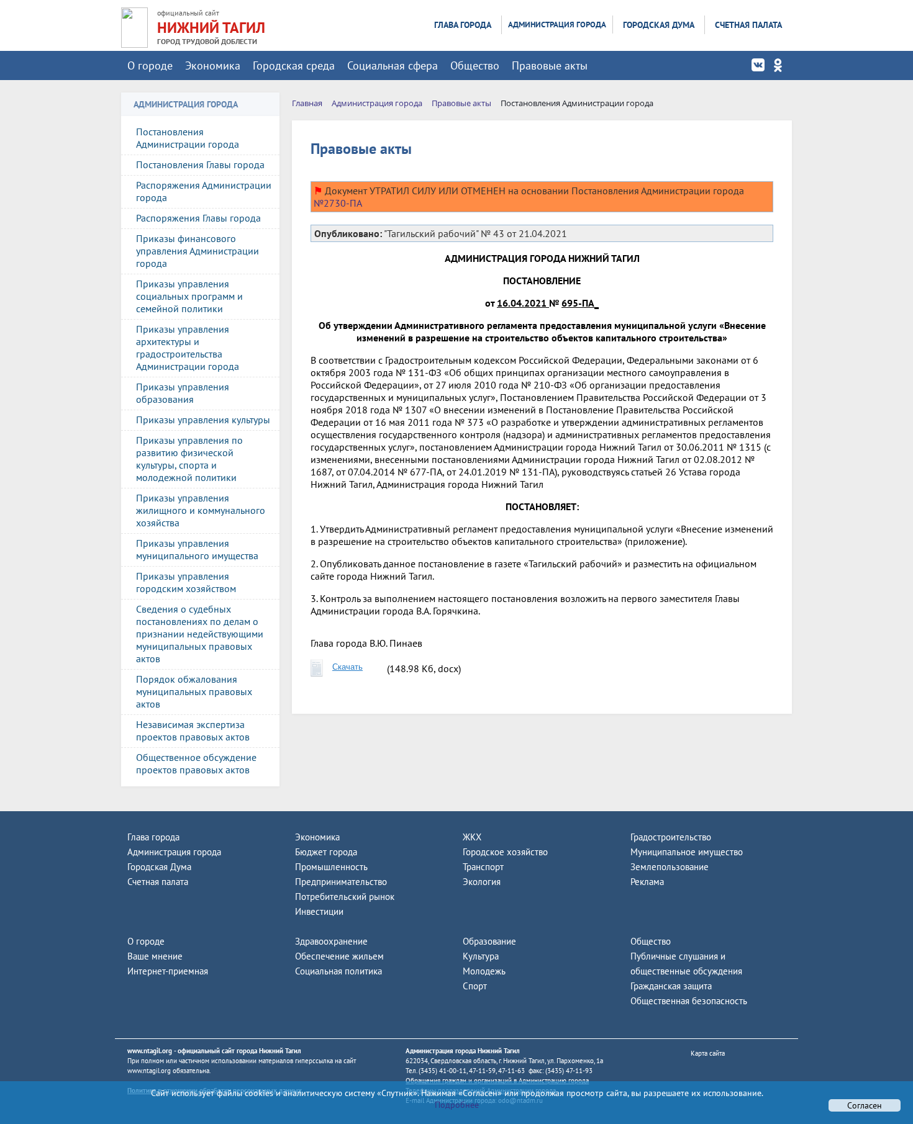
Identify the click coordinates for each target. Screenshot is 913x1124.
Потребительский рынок (344, 896)
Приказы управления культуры (203, 419)
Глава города (462, 24)
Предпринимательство (341, 882)
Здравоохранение (331, 941)
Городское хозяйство (505, 852)
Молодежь (484, 971)
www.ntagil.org (149, 1050)
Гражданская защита (671, 986)
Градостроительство (670, 837)
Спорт (475, 986)
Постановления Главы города (200, 164)
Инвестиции (319, 911)
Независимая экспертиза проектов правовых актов (193, 730)
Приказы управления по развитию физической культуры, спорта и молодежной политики (189, 458)
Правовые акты (550, 65)
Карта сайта (708, 1053)
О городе (150, 65)
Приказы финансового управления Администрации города (197, 250)
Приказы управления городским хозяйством (186, 582)
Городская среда (294, 65)
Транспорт (483, 867)
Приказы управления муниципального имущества (197, 549)
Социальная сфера (392, 65)
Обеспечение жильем (339, 956)
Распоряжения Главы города (198, 218)
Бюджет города (326, 852)
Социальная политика (338, 971)
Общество (474, 65)
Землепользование (669, 867)
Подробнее (457, 1104)
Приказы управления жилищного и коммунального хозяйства (200, 510)
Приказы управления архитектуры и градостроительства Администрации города (187, 347)
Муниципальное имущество (686, 852)
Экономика (212, 65)
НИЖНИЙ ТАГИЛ (211, 27)
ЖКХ (472, 837)
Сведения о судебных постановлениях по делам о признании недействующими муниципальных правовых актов (199, 634)
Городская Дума (658, 24)
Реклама (647, 882)
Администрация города (557, 24)
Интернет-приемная (167, 971)
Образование (489, 941)
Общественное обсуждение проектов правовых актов (196, 763)
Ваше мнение (155, 956)
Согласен (864, 1105)
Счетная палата (748, 24)
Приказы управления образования (182, 392)
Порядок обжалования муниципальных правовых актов (194, 691)
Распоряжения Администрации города (203, 191)
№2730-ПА (338, 203)
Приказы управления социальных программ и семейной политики (189, 296)
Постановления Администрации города (187, 137)
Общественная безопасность (688, 1001)
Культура (481, 956)
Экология (482, 882)
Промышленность (331, 867)
